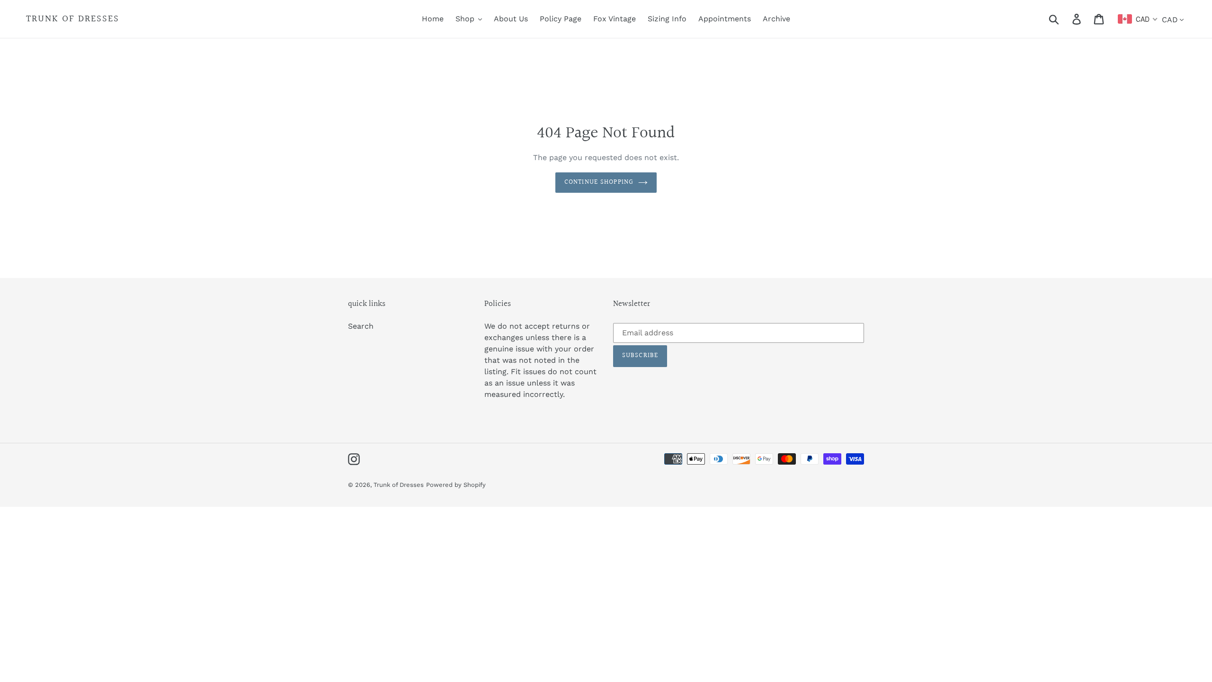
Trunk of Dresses (72, 19)
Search (361, 326)
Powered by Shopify (456, 484)
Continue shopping (598, 182)
